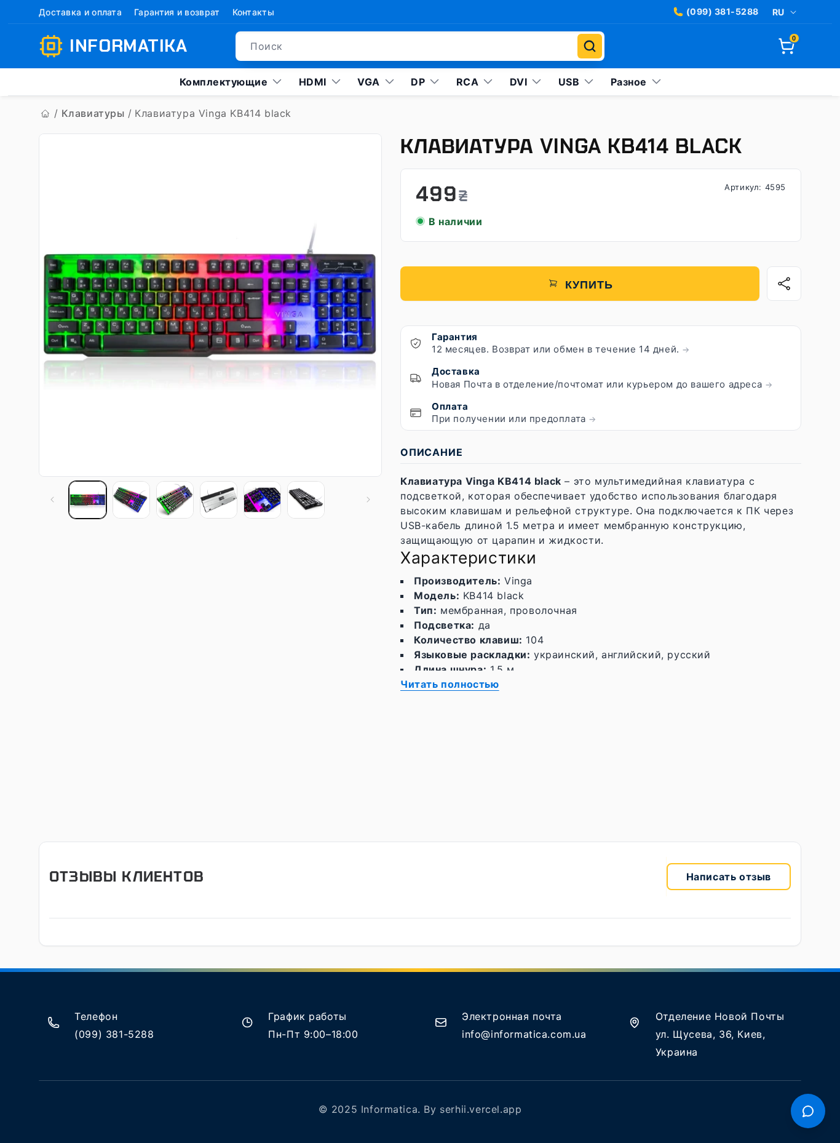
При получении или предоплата (514, 418)
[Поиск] (589, 46)
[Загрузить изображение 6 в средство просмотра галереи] (306, 500)
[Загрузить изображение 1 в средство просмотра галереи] (87, 500)
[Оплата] (416, 413)
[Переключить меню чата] (808, 1111)
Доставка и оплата (80, 12)
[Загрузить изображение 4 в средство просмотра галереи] (218, 500)
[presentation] (210, 305)
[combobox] (420, 46)
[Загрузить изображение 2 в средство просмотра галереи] (131, 500)
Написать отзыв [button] (728, 876)
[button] (786, 46)
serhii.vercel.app (480, 1109)
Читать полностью (449, 684)
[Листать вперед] (356, 305)
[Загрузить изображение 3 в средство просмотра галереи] (175, 500)
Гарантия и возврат (177, 12)
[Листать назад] (61, 305)
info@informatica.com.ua (524, 1034)
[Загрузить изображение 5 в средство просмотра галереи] (262, 500)
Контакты (253, 12)
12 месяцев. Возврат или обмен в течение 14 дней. (561, 349)
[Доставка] (416, 378)
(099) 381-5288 (722, 11)
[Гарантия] (416, 343)
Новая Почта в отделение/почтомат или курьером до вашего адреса (602, 384)
